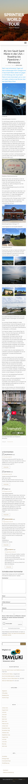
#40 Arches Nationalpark (8, 676)
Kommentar (5, 578)
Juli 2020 (4, 712)
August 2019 (5, 737)
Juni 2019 (4, 741)
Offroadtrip (4, 693)
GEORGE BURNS (8, 519)
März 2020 (4, 721)
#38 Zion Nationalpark (7, 680)
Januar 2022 (5, 707)
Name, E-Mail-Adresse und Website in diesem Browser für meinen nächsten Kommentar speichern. (14, 617)
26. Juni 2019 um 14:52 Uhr (7, 474)
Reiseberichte (10, 441)
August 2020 (5, 710)
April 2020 (4, 719)
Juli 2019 (4, 739)
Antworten (6, 467)
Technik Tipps (5, 697)
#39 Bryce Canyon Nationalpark (10, 678)
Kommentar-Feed (6, 761)
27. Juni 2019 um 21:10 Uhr (7, 491)
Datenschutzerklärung (8, 772)
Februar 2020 (5, 723)
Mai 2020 (4, 716)
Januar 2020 (5, 725)
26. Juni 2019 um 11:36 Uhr (7, 457)
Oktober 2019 (5, 732)
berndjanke (19, 65)
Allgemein (4, 690)
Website (4, 608)
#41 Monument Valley (7, 674)
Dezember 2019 (6, 728)
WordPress (15, 779)
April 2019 (4, 746)
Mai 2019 (4, 744)
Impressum (5, 770)
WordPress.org (5, 763)
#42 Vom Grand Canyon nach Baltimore (11, 670)
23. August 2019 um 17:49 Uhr (7, 521)
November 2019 (6, 730)
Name (4, 596)
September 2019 (6, 735)
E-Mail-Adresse (6, 602)
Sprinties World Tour (14, 19)
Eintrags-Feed (5, 758)
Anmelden (4, 756)
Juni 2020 (4, 714)
